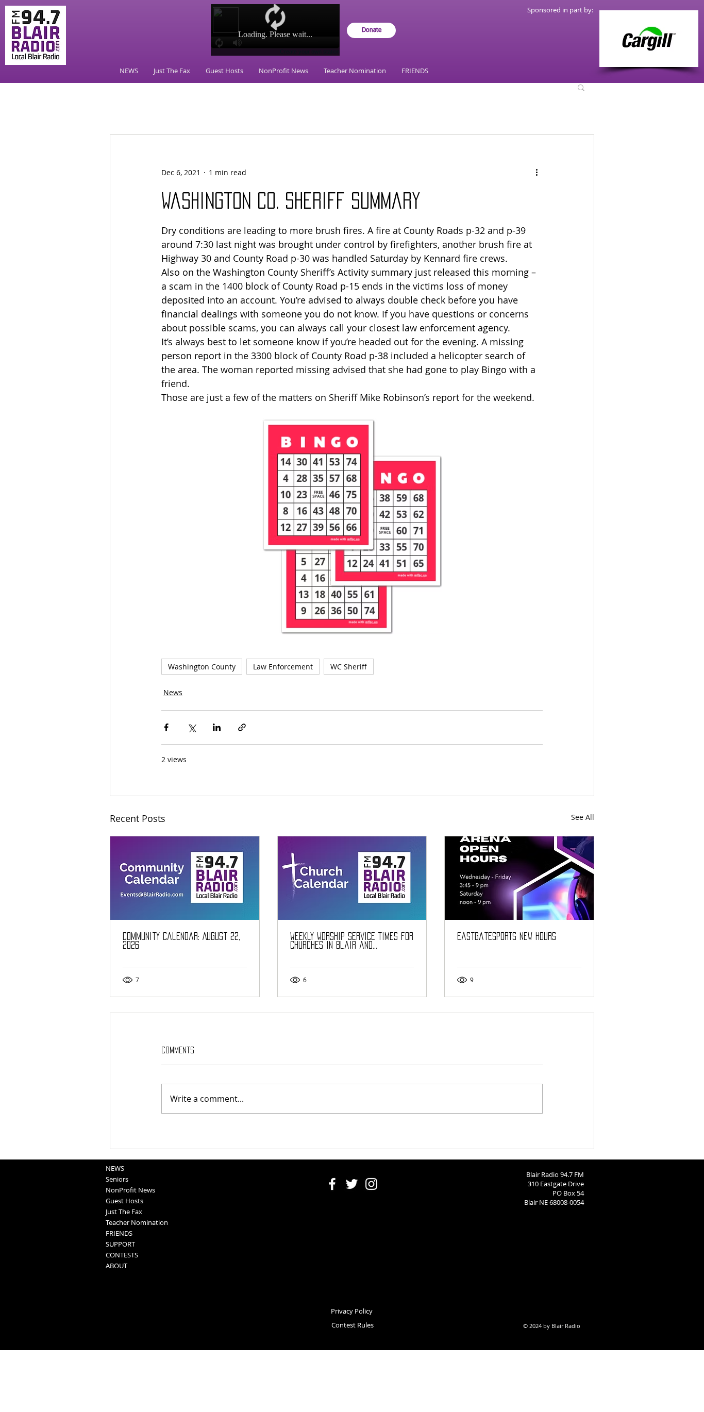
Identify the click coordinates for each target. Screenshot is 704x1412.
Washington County (202, 666)
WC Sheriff (348, 666)
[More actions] (536, 172)
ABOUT (116, 1265)
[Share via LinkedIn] (217, 727)
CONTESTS (122, 1254)
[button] (581, 87)
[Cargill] (648, 38)
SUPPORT (120, 1244)
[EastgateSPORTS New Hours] (519, 878)
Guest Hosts (124, 1200)
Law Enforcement (283, 666)
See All (582, 817)
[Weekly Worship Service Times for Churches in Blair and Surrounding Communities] (352, 878)
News (172, 692)
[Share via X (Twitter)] (191, 727)
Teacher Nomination (137, 1222)
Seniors (117, 1179)
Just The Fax (124, 1211)
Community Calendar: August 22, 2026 (181, 941)
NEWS (115, 1168)
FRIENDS (119, 1233)
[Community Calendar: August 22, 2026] (184, 878)
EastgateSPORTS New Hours (506, 936)
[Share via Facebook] (166, 727)
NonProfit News (130, 1190)
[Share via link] (242, 727)
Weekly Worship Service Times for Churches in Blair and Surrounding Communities (351, 941)
